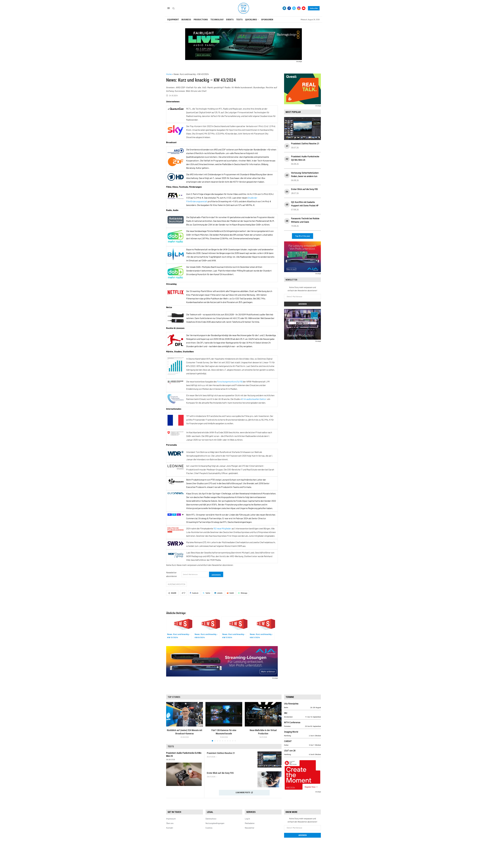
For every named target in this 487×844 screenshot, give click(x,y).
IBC (286, 713)
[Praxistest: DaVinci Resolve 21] (269, 759)
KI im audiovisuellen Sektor (253, 399)
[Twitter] (294, 8)
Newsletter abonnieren (171, 574)
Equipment (173, 19)
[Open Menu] (168, 8)
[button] (169, 721)
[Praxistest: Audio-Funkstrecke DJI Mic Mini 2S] (184, 774)
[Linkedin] (284, 8)
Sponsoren (267, 19)
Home (169, 74)
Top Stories (174, 697)
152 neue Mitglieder (222, 528)
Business (186, 19)
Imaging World (291, 731)
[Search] (173, 8)
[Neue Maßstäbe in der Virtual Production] (263, 714)
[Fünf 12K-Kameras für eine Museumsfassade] (223, 714)
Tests (239, 19)
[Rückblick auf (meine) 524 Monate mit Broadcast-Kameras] (184, 714)
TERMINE (290, 697)
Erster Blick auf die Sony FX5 (304, 189)
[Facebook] (289, 8)
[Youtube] (303, 8)
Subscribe (314, 8)
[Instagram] (299, 8)
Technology (217, 19)
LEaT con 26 (289, 750)
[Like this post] (184, 593)
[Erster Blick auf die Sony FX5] (269, 779)
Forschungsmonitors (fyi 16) (229, 381)
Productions (201, 19)
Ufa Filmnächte (291, 703)
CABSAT (288, 741)
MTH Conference (292, 722)
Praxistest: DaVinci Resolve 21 (305, 143)
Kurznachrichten (176, 584)
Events (230, 19)
